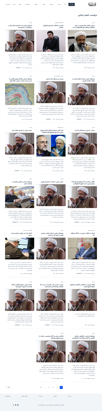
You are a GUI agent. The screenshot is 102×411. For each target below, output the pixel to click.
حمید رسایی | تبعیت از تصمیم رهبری (52, 182)
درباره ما (69, 396)
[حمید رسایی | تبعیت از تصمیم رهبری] (51, 195)
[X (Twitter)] (17, 404)
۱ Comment (18, 67)
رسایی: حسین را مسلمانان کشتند (85, 130)
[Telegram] (13, 404)
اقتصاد (43, 4)
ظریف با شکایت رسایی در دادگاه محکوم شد (83, 234)
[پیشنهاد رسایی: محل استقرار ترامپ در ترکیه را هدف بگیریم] (82, 94)
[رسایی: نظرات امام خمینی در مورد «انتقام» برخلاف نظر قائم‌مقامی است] (82, 41)
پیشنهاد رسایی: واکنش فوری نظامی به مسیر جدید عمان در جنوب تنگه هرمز (20, 80)
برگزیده (59, 127)
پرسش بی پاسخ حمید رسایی (54, 79)
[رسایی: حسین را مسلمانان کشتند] (82, 144)
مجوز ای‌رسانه (7, 396)
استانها (20, 4)
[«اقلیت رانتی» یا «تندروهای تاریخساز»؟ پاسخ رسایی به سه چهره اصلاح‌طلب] (82, 197)
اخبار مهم (93, 230)
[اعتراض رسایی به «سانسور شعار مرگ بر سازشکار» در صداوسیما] (19, 41)
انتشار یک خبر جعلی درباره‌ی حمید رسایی (21, 234)
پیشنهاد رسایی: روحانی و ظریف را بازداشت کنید (22, 183)
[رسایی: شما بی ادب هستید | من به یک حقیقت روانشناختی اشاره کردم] (51, 300)
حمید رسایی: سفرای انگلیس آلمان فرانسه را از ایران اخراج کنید (21, 286)
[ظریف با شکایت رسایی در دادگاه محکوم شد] (82, 248)
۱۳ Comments (15, 222)
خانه (65, 4)
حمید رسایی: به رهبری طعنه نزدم (22, 130)
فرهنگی (36, 4)
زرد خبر (27, 230)
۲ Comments (18, 325)
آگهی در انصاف (24, 396)
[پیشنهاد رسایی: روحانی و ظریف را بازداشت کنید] (19, 197)
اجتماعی (51, 4)
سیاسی (59, 4)
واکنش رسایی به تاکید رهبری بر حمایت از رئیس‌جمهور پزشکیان (51, 337)
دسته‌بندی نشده (57, 76)
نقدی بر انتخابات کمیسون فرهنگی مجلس (53, 26)
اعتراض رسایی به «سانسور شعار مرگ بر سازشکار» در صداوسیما (20, 26)
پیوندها (55, 396)
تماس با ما (40, 396)
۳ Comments (80, 273)
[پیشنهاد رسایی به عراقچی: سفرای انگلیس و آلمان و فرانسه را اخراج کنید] (82, 351)
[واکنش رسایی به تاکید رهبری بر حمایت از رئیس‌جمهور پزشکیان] (51, 351)
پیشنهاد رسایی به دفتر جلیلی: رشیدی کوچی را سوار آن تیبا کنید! (52, 234)
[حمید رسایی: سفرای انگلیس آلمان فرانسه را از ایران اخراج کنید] (19, 300)
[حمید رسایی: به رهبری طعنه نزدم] (19, 144)
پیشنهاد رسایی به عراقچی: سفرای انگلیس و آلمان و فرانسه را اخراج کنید (83, 337)
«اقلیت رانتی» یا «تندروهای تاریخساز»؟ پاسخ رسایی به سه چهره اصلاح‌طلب (83, 183)
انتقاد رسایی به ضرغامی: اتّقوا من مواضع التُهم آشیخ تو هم (82, 286)
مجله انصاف (27, 4)
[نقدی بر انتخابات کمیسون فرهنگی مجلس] (51, 41)
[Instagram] (15, 404)
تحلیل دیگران (57, 22)
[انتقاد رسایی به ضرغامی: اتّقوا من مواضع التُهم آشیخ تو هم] (82, 300)
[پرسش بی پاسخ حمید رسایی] (51, 92)
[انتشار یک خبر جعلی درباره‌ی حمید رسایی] (19, 248)
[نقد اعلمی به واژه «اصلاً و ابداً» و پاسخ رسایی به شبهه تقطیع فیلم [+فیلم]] (51, 146)
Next (9, 387)
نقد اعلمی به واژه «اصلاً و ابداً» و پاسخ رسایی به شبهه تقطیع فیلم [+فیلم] (52, 131)
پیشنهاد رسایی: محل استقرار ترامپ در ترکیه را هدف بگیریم (83, 80)
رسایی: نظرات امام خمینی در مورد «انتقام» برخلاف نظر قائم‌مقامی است (84, 26)
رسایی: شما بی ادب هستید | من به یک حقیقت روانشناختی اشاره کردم (51, 286)
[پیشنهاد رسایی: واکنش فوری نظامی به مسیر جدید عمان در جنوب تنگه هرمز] (19, 94)
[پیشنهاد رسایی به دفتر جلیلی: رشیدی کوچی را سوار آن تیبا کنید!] (51, 248)
